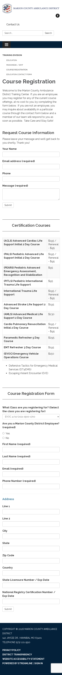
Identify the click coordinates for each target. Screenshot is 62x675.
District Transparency (17, 654)
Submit (8, 205)
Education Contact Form (19, 74)
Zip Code (8, 555)
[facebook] (58, 16)
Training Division (12, 55)
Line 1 (6, 506)
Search (48, 33)
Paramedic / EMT (14, 65)
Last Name (16, 456)
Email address (18, 161)
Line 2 (6, 518)
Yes (8, 433)
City (4, 530)
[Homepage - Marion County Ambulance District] (31, 8)
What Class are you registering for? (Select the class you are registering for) (30, 409)
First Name (16, 444)
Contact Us (13, 24)
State (6, 543)
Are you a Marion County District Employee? (30, 425)
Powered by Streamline (17, 663)
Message (15, 185)
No (7, 438)
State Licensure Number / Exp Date (25, 579)
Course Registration (17, 70)
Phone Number (19, 480)
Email (12, 468)
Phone (6, 173)
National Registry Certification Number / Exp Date (28, 594)
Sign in (38, 663)
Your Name (9, 148)
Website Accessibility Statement (23, 659)
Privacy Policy (11, 650)
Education (11, 60)
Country (7, 567)
